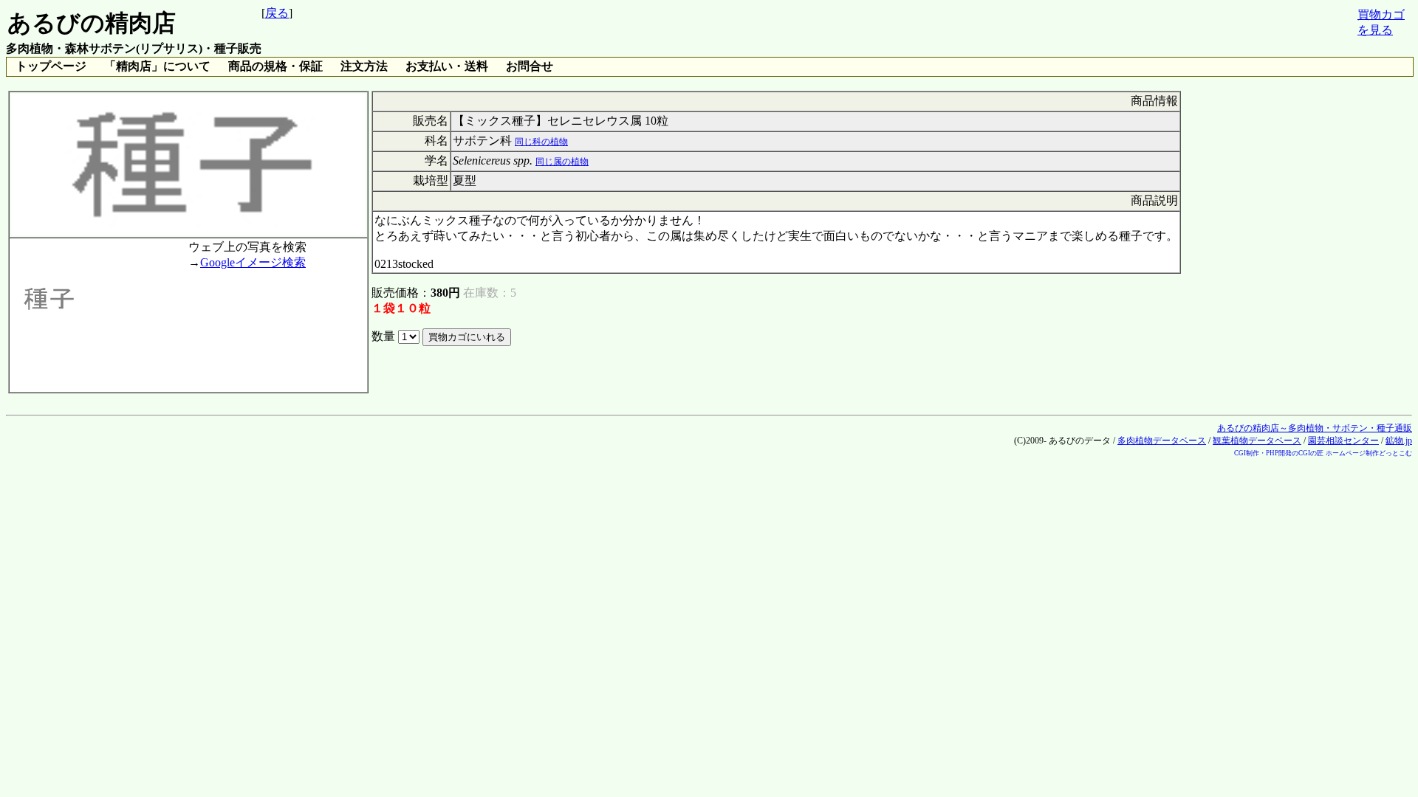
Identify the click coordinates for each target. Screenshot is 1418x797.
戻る (277, 13)
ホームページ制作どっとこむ (1369, 453)
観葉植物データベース (1257, 440)
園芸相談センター (1343, 440)
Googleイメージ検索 (253, 262)
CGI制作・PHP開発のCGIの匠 (1278, 453)
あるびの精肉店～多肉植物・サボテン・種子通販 (1314, 428)
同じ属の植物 (562, 161)
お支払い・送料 (446, 66)
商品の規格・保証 (275, 66)
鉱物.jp (1399, 440)
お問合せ (529, 66)
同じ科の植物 (541, 142)
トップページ (51, 66)
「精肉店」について (157, 66)
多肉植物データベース (1161, 440)
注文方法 (364, 66)
